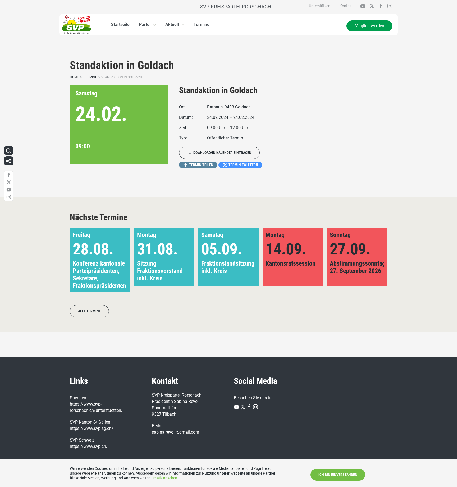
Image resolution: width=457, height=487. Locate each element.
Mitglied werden (369, 25)
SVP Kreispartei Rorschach (233, 7)
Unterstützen (319, 6)
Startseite (120, 24)
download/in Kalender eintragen (222, 153)
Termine (201, 24)
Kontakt (346, 6)
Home (74, 77)
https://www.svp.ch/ (89, 446)
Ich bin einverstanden (337, 474)
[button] (374, 264)
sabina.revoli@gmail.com (175, 432)
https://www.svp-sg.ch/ (91, 428)
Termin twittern (243, 165)
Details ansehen (164, 478)
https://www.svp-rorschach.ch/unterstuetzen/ (96, 407)
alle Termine (89, 311)
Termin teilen (200, 165)
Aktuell (172, 24)
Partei (144, 24)
